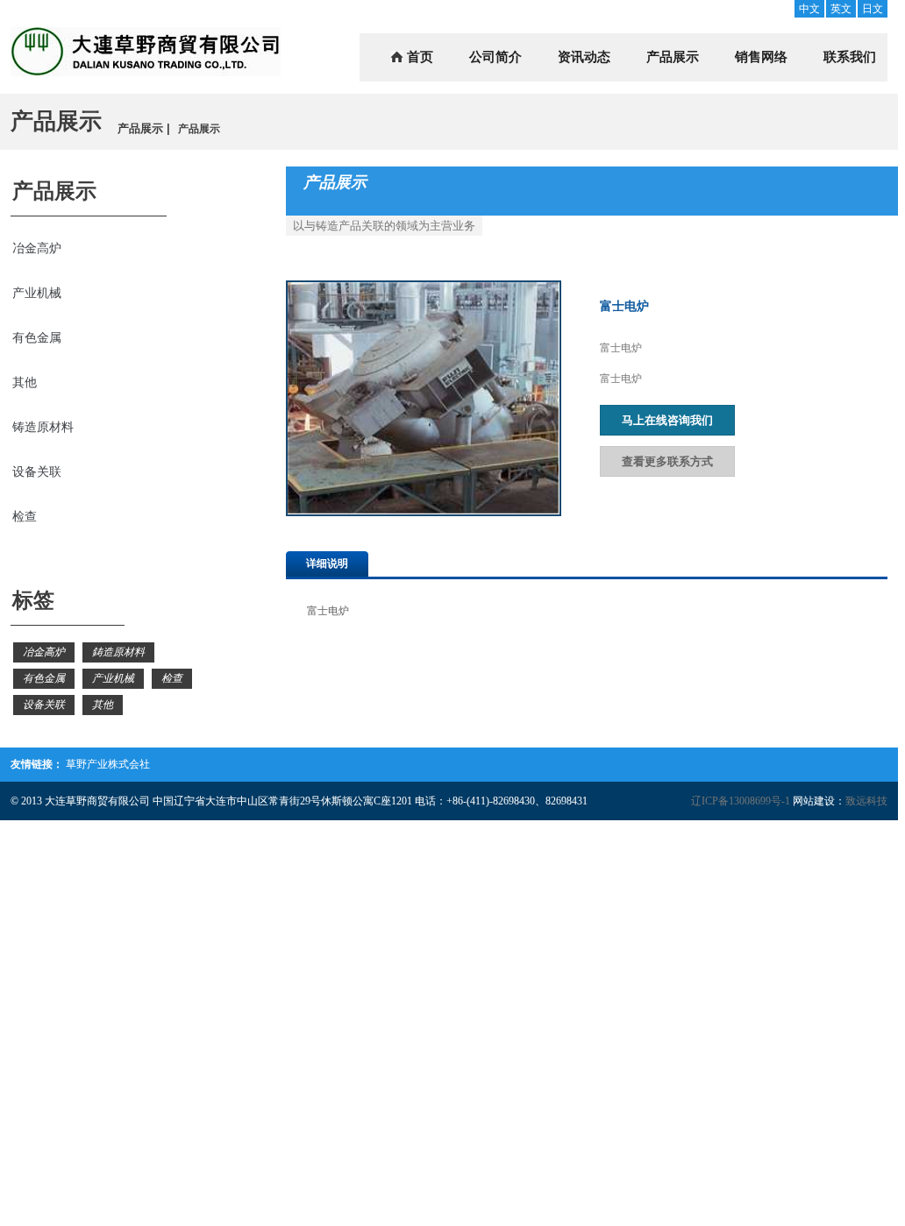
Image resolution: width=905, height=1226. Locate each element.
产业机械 (36, 293)
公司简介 (495, 57)
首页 (420, 57)
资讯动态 (584, 57)
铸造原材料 (43, 427)
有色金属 (36, 337)
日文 (872, 9)
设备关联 (36, 471)
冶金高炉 (36, 248)
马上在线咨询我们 (667, 420)
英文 (841, 9)
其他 (24, 382)
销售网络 (761, 57)
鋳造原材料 (118, 652)
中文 (809, 9)
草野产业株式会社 (108, 764)
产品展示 (672, 57)
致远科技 (866, 801)
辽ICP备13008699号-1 (740, 801)
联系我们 (849, 57)
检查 (24, 516)
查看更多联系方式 (667, 461)
